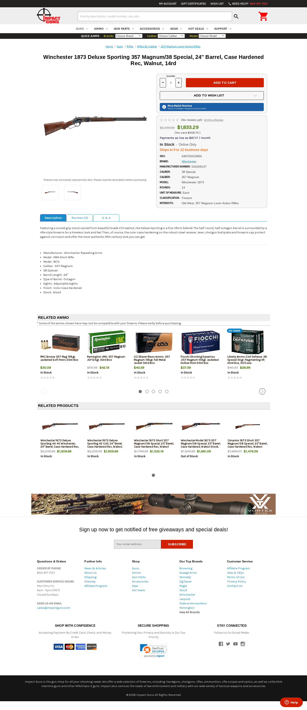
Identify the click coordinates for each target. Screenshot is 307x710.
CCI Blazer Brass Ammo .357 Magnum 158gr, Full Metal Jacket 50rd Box (152, 359)
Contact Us (234, 586)
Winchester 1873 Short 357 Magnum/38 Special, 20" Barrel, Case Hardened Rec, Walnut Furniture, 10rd (154, 445)
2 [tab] (146, 391)
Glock (183, 590)
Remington (186, 608)
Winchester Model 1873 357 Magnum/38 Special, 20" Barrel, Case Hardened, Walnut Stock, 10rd (201, 445)
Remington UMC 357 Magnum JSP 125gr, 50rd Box (106, 358)
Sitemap (90, 581)
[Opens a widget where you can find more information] (291, 702)
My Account (167, 3)
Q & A (106, 218)
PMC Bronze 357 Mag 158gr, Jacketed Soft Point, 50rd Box (59, 358)
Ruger (183, 586)
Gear (174, 28)
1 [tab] (140, 391)
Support (220, 28)
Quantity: (171, 76)
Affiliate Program (95, 586)
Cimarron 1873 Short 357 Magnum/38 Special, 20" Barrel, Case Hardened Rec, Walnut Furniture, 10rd (248, 445)
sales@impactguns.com (53, 608)
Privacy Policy (236, 581)
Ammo (99, 28)
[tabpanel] (60, 358)
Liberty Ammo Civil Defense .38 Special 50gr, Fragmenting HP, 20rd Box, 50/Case (247, 359)
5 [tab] (166, 391)
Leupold (184, 599)
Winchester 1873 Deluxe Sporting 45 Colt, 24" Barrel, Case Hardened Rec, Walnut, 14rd (105, 445)
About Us (90, 573)
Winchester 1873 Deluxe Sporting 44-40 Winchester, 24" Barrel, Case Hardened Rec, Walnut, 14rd (60, 445)
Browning (185, 568)
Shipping (90, 577)
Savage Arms (188, 573)
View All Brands (189, 612)
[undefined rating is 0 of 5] (170, 120)
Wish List (217, 3)
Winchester (187, 594)
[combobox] (155, 16)
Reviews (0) (79, 218)
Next (262, 391)
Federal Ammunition (193, 603)
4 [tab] (160, 391)
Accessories (150, 28)
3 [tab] (153, 391)
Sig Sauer (185, 581)
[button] (153, 651)
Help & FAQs (235, 573)
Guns (80, 28)
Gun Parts (122, 28)
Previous (45, 391)
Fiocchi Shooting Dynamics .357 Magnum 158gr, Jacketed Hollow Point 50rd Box (200, 359)
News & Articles (95, 568)
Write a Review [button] (213, 120)
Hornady (185, 577)
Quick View (60, 342)
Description (53, 218)
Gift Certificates (193, 3)
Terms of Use (235, 577)
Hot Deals (196, 28)
